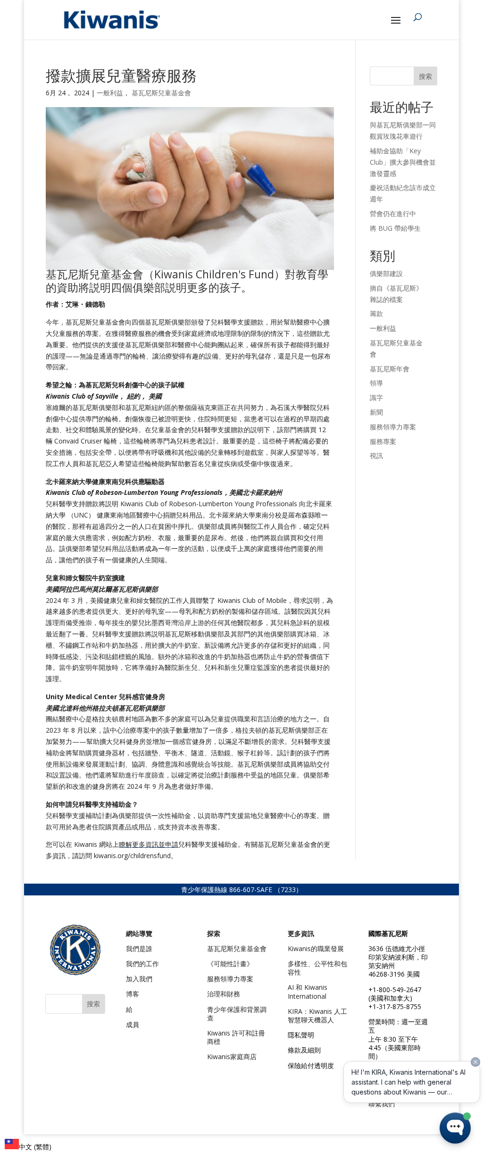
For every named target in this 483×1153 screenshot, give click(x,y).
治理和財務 (223, 993)
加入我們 (139, 978)
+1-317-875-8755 (394, 1006)
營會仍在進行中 (393, 213)
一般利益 (110, 92)
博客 (132, 993)
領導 (376, 382)
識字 (376, 397)
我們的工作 (142, 963)
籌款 (376, 313)
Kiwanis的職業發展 (316, 948)
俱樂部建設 (386, 273)
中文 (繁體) (35, 1146)
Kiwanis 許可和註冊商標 (236, 1037)
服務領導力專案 (393, 426)
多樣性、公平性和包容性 (317, 968)
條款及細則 (304, 1049)
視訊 (376, 455)
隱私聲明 (301, 1034)
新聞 (376, 412)
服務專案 (383, 441)
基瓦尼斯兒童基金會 (161, 92)
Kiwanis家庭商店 (232, 1056)
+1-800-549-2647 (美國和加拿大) (394, 994)
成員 (132, 1024)
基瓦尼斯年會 (389, 368)
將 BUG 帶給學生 (395, 228)
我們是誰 (139, 948)
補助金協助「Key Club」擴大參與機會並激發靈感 (403, 162)
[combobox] (28, 1146)
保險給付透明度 (311, 1065)
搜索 (425, 76)
